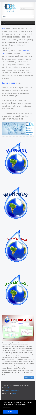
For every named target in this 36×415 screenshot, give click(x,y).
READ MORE (29, 378)
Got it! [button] (10, 411)
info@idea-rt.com (9, 388)
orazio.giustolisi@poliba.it (11, 391)
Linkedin (14, 393)
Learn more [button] (6, 407)
